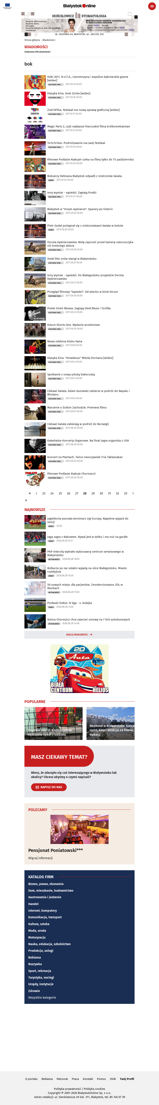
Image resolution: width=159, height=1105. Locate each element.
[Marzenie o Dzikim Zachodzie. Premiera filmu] (35, 413)
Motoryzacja (37, 937)
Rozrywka (35, 964)
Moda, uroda (37, 930)
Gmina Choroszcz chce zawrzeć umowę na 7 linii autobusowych (88, 619)
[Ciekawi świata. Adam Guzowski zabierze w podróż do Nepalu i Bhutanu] (35, 396)
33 (125, 493)
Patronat (62, 1079)
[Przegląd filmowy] (35, 297)
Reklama (34, 957)
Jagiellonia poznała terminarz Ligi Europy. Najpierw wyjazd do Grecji (87, 520)
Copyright (54, 1093)
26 (68, 493)
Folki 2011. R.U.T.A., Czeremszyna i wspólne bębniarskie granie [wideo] (87, 78)
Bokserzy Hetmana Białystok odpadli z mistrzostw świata (84, 176)
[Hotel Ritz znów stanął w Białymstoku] (35, 264)
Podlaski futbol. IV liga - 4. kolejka (69, 603)
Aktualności (54, 559)
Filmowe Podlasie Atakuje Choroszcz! (71, 473)
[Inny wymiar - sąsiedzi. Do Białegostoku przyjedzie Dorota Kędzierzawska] (35, 280)
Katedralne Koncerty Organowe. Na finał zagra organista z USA (88, 440)
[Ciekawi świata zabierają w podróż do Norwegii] (35, 429)
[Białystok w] (35, 214)
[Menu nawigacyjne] (152, 6)
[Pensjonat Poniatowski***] (79, 829)
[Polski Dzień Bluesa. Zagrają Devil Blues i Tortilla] (35, 314)
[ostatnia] (26, 500)
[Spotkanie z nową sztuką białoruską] (35, 380)
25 (60, 493)
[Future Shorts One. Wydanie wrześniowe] (35, 330)
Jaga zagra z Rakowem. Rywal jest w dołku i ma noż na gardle (87, 537)
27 (76, 493)
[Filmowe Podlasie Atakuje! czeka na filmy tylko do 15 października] (35, 165)
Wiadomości (48, 40)
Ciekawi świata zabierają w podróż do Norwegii (78, 424)
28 (84, 493)
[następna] (133, 493)
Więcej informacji (40, 858)
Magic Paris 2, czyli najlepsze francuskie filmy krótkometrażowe (88, 126)
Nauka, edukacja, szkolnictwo (49, 944)
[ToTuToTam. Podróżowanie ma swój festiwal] (35, 148)
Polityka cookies (94, 1089)
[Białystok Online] (79, 6)
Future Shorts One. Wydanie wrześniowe (73, 325)
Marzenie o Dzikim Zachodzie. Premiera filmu (77, 407)
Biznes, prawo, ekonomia (46, 884)
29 (93, 493)
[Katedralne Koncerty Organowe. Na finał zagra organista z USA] (35, 446)
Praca (75, 1079)
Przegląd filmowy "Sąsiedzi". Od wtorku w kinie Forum (82, 292)
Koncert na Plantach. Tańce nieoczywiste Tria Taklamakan (85, 457)
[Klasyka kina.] (35, 363)
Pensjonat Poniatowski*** (55, 850)
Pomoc (101, 1079)
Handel (33, 904)
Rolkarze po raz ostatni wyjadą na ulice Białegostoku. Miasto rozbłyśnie (87, 569)
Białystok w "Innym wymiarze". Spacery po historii (80, 209)
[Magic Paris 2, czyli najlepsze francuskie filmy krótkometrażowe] (35, 132)
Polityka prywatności (67, 1089)
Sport (51, 180)
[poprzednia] (36, 493)
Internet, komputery (42, 910)
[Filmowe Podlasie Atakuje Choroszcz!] (35, 479)
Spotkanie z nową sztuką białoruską (71, 374)
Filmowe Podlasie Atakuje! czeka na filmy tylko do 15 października (90, 159)
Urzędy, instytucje (41, 984)
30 (101, 493)
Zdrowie (34, 991)
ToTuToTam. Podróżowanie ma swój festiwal (76, 143)
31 (109, 493)
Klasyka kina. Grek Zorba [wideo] (68, 93)
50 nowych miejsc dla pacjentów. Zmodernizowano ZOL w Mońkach (85, 586)
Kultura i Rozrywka (56, 85)
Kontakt (88, 1079)
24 (52, 493)
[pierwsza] (29, 493)
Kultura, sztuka (38, 924)
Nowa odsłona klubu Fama (64, 341)
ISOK (113, 1079)
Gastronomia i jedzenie (44, 897)
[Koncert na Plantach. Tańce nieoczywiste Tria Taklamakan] (35, 462)
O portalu (31, 1079)
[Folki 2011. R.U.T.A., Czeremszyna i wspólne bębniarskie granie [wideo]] (35, 82)
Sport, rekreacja (39, 971)
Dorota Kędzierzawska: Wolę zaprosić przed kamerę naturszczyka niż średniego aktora (90, 243)
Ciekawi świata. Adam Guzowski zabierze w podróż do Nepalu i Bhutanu (88, 392)
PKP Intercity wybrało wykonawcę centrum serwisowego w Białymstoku (85, 553)
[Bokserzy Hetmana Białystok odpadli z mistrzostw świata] (35, 181)
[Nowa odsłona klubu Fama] (35, 347)
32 (117, 493)
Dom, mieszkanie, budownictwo (50, 890)
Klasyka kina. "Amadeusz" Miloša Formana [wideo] (80, 358)
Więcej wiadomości (77, 634)
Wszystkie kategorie (42, 997)
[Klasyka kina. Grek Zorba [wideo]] (35, 99)
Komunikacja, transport (45, 917)
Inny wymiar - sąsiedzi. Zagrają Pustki (71, 192)
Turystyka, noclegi (41, 977)
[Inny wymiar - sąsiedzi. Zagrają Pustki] (35, 198)
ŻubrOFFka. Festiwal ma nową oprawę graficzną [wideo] (83, 110)
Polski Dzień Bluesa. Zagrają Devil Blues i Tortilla (79, 308)
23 (43, 493)
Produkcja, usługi (40, 951)
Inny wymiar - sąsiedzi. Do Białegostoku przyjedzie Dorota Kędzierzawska (85, 276)
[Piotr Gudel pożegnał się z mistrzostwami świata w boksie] (35, 231)
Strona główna (32, 40)
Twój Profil (127, 1079)
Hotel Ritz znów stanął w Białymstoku (72, 258)
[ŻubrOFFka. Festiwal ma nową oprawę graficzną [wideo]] (35, 115)
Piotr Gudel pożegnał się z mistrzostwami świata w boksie (85, 225)
